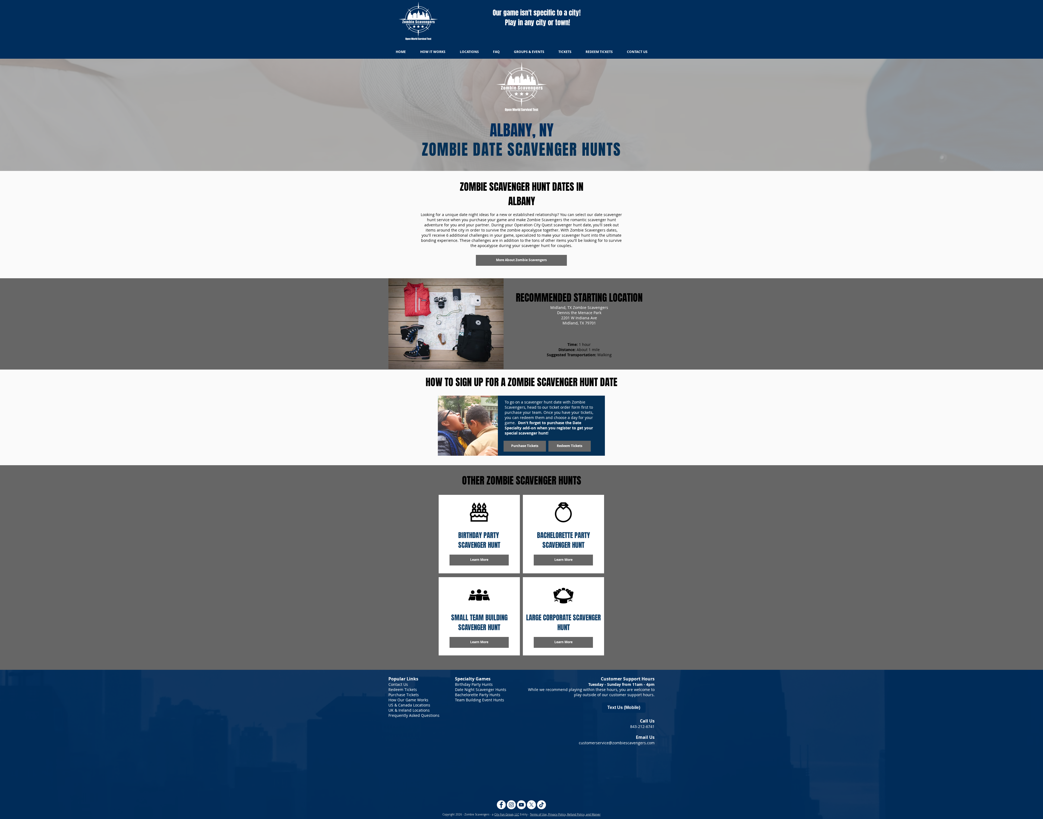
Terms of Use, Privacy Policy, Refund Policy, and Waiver (565, 814)
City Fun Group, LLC (506, 814)
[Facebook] (501, 804)
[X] (531, 804)
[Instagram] (511, 804)
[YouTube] (521, 804)
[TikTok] (541, 804)
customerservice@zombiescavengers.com (617, 742)
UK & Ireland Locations (409, 710)
